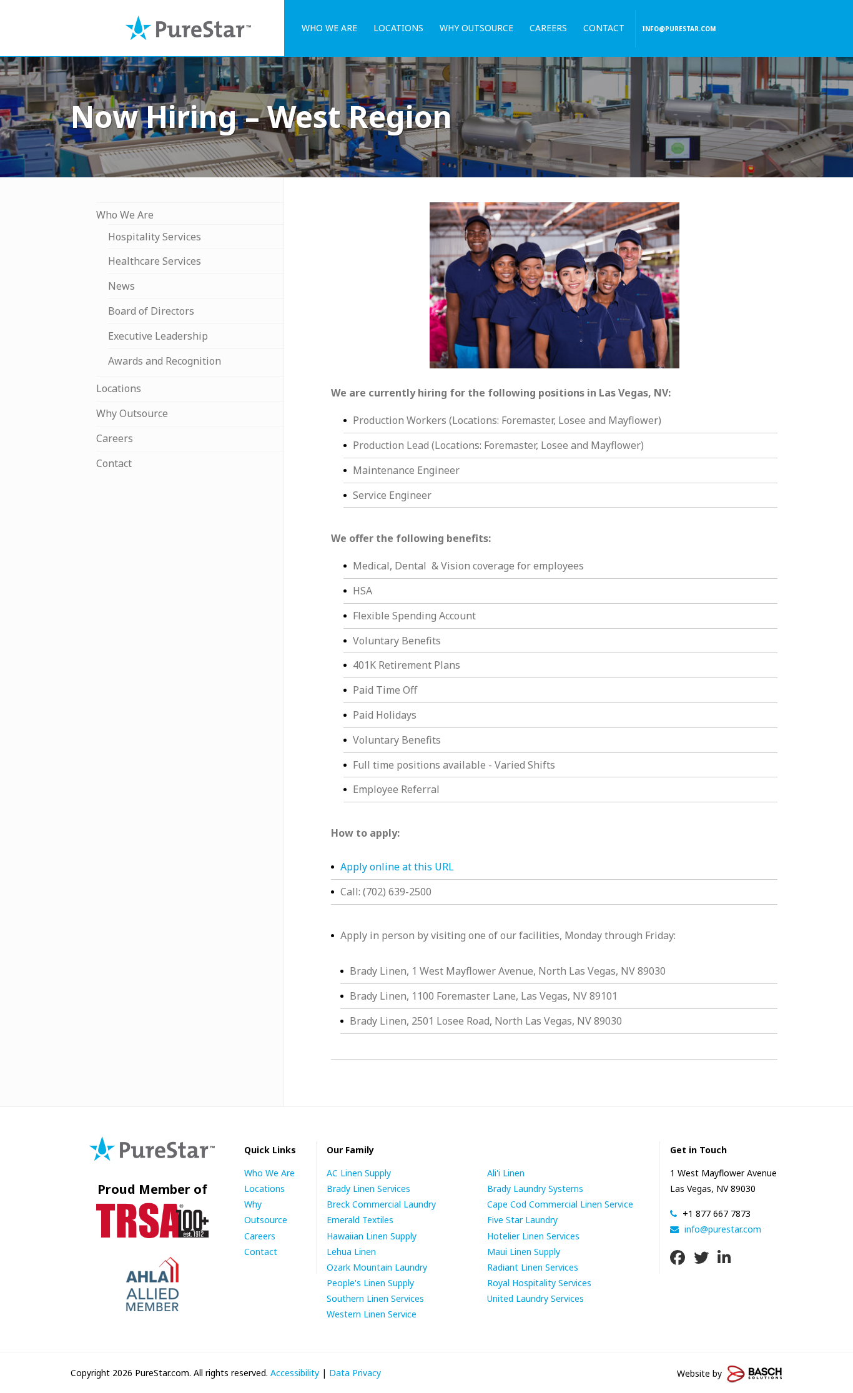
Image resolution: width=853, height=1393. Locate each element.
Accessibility (294, 1373)
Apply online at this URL (397, 867)
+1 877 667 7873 (715, 1213)
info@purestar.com (679, 28)
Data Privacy (355, 1373)
